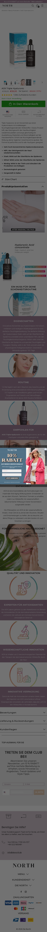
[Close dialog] (45, 449)
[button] (12, 478)
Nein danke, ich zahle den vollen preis (12, 482)
